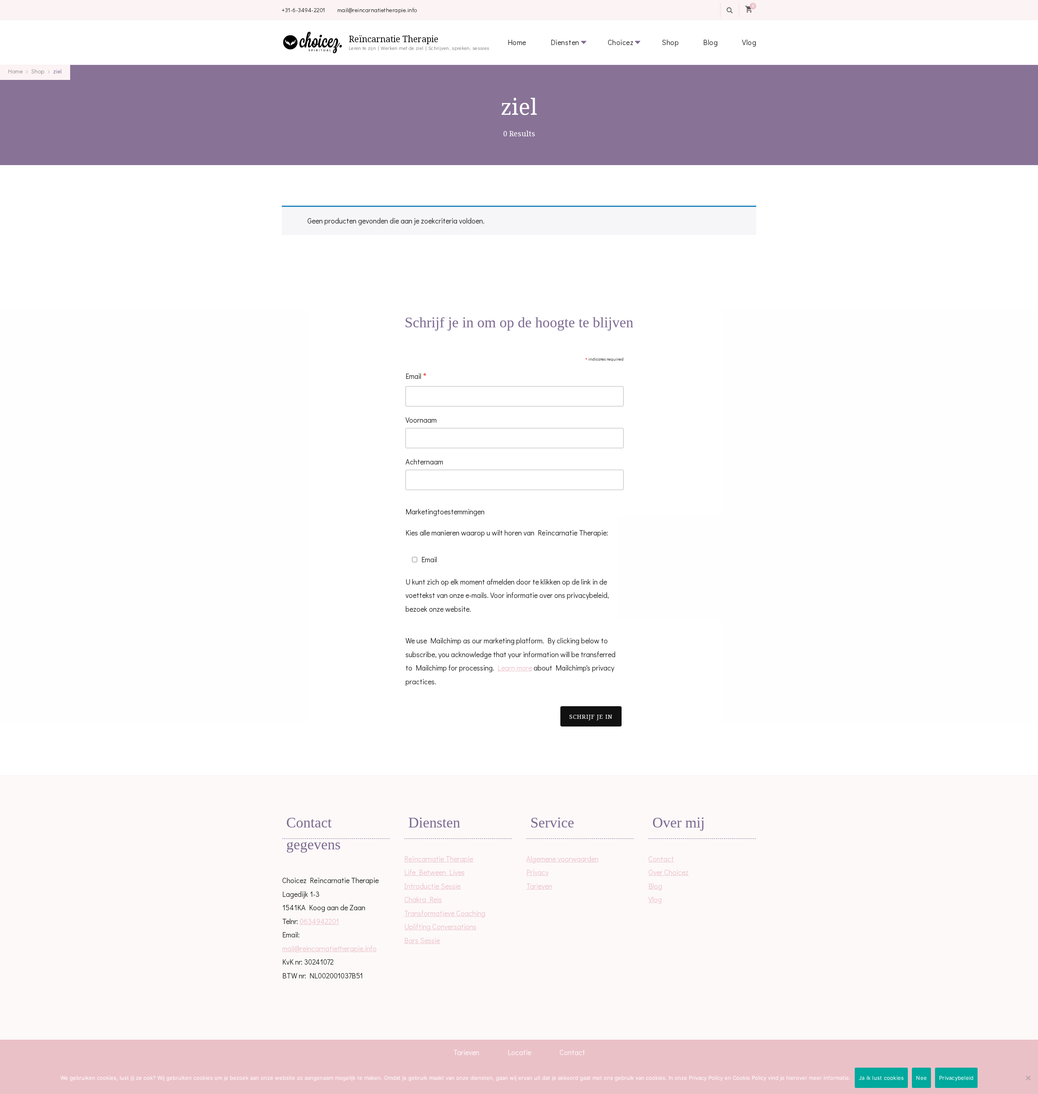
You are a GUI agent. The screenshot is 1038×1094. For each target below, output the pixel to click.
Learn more (515, 668)
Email (416, 377)
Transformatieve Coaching (444, 913)
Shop (670, 42)
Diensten (565, 42)
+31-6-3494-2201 (303, 10)
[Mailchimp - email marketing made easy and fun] (483, 744)
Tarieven (539, 886)
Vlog (749, 42)
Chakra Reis (423, 899)
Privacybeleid (956, 1078)
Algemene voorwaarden (562, 859)
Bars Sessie (422, 940)
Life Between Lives (434, 872)
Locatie (519, 1052)
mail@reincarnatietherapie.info (377, 10)
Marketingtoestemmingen (445, 511)
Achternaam (424, 461)
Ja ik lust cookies (881, 1078)
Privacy (537, 872)
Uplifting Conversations (440, 926)
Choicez (621, 42)
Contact (661, 859)
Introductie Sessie (432, 886)
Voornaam (421, 420)
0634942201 (319, 921)
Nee (921, 1078)
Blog (710, 42)
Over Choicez (668, 872)
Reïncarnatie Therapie (393, 39)
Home (517, 42)
